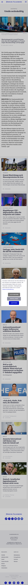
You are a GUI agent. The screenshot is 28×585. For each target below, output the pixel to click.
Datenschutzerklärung (7, 289)
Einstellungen (14, 298)
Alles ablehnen (14, 294)
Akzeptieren (14, 303)
